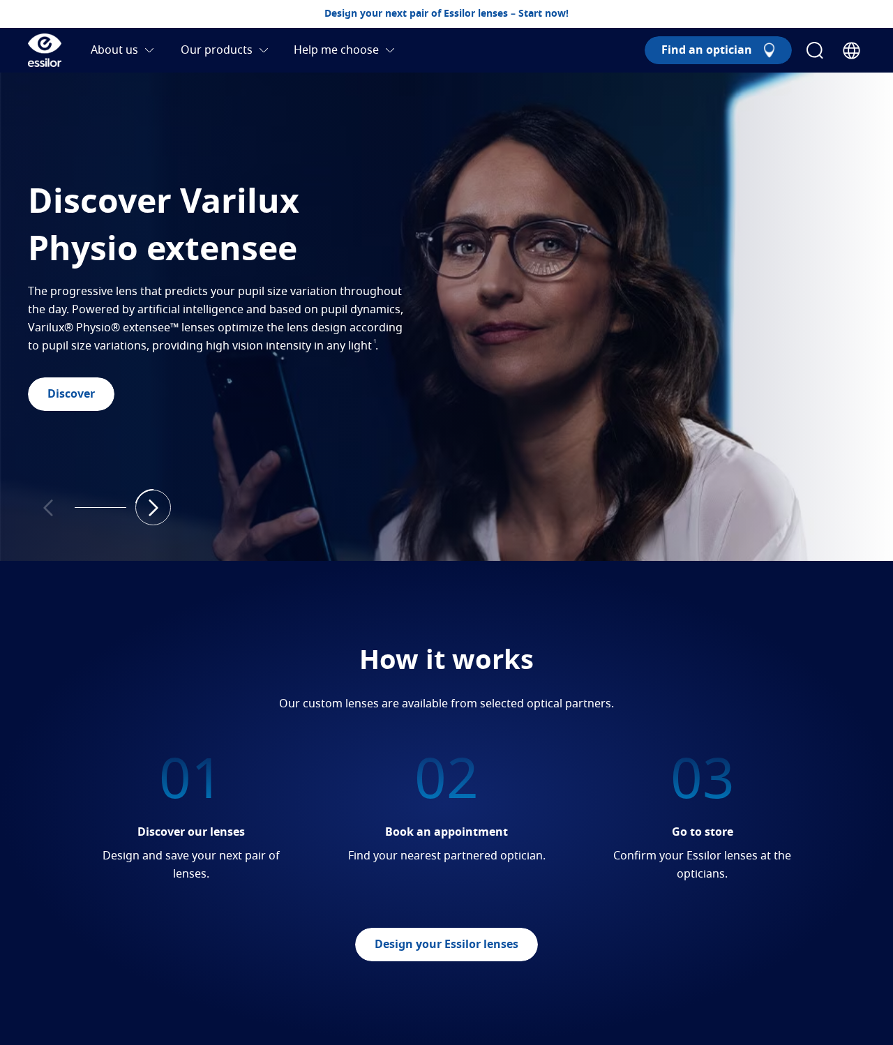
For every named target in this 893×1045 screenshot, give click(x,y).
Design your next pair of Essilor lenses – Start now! (446, 14)
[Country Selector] (851, 50)
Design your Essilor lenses (446, 944)
